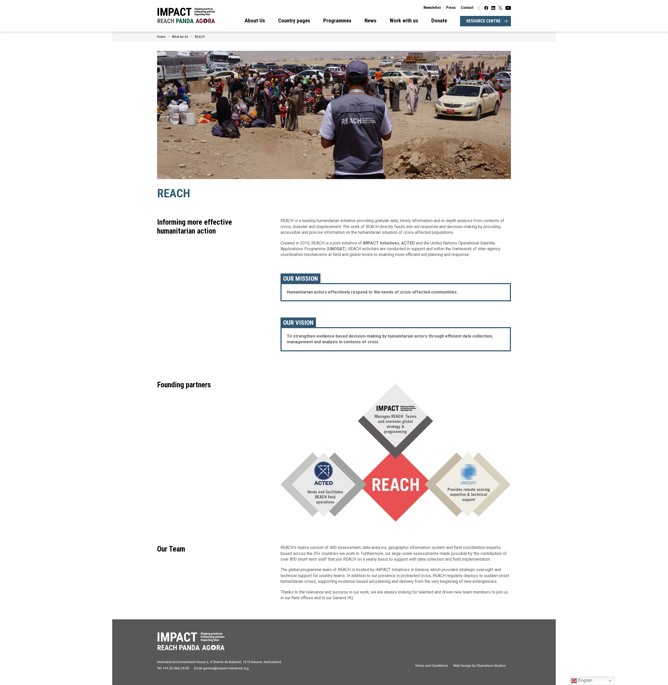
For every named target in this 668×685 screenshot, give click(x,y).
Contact (467, 7)
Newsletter (432, 7)
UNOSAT (336, 248)
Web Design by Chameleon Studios (479, 666)
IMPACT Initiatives (381, 243)
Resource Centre (483, 21)
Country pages (294, 20)
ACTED (408, 243)
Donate (439, 20)
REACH (200, 37)
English (584, 680)
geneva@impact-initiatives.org (226, 668)
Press (451, 7)
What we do (180, 37)
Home (161, 37)
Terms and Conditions (431, 666)
